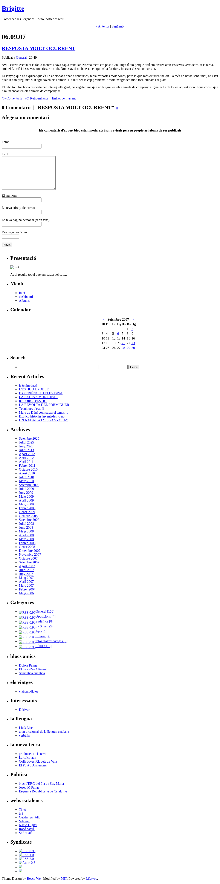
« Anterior (102, 26)
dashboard (26, 296)
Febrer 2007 (27, 589)
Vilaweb (24, 821)
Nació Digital (28, 825)
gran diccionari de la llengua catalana (44, 731)
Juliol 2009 (26, 489)
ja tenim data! (28, 385)
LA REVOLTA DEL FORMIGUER (44, 405)
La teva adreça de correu (18, 208)
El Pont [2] (42, 636)
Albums (24, 300)
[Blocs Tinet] (20, 867)
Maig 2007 (26, 578)
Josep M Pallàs (29, 787)
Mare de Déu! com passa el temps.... (43, 412)
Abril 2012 (26, 458)
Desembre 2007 (29, 550)
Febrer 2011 (27, 465)
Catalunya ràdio (29, 817)
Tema (5, 142)
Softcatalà (25, 833)
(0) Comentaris (12, 98)
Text (5, 154)
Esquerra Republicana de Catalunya (43, 791)
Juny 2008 (26, 527)
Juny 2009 (26, 492)
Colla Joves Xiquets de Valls (38, 761)
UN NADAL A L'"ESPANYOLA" (43, 420)
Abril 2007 (26, 581)
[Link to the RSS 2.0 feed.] (26, 859)
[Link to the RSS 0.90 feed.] (27, 851)
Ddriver (24, 709)
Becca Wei (34, 878)
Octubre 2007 (28, 558)
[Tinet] (20, 871)
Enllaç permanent (64, 98)
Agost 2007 (27, 566)
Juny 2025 (26, 446)
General (21, 57)
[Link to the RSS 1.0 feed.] (26, 855)
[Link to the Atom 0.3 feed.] (27, 862)
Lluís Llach (26, 728)
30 (133, 348)
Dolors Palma (28, 665)
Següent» (118, 26)
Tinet (22, 809)
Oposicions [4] (45, 616)
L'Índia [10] (43, 646)
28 (123, 348)
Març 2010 (26, 481)
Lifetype (91, 878)
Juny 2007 (26, 574)
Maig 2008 (26, 531)
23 (133, 343)
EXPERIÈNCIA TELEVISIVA (41, 393)
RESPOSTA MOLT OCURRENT (38, 48)
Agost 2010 (27, 473)
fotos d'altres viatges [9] (51, 641)
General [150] (44, 611)
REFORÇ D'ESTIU (33, 401)
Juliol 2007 (26, 570)
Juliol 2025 (26, 442)
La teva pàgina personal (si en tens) (25, 220)
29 (128, 348)
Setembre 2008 (29, 520)
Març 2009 (26, 504)
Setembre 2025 (29, 438)
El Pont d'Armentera (33, 765)
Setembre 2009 (29, 485)
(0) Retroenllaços (36, 98)
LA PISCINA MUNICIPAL (38, 397)
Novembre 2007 (30, 554)
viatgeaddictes (28, 691)
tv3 (21, 813)
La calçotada (27, 757)
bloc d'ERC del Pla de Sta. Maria (41, 783)
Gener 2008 (27, 547)
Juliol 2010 (26, 477)
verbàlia (24, 735)
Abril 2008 (26, 535)
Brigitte (13, 8)
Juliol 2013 (26, 450)
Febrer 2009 (27, 508)
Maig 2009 (26, 496)
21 (123, 343)
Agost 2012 (27, 454)
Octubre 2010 (28, 469)
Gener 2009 (27, 512)
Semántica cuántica (32, 673)
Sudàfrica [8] (44, 621)
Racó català (27, 829)
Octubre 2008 (28, 516)
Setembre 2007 (29, 562)
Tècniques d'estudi (31, 408)
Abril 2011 (26, 461)
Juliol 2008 (26, 523)
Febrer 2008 (27, 543)
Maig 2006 (26, 593)
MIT (64, 878)
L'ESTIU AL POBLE (34, 389)
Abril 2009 (26, 500)
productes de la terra (32, 754)
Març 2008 (26, 539)
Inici (22, 293)
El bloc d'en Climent (33, 669)
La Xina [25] (44, 626)
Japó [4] (40, 631)
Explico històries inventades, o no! (42, 416)
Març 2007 (26, 585)
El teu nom (9, 195)
